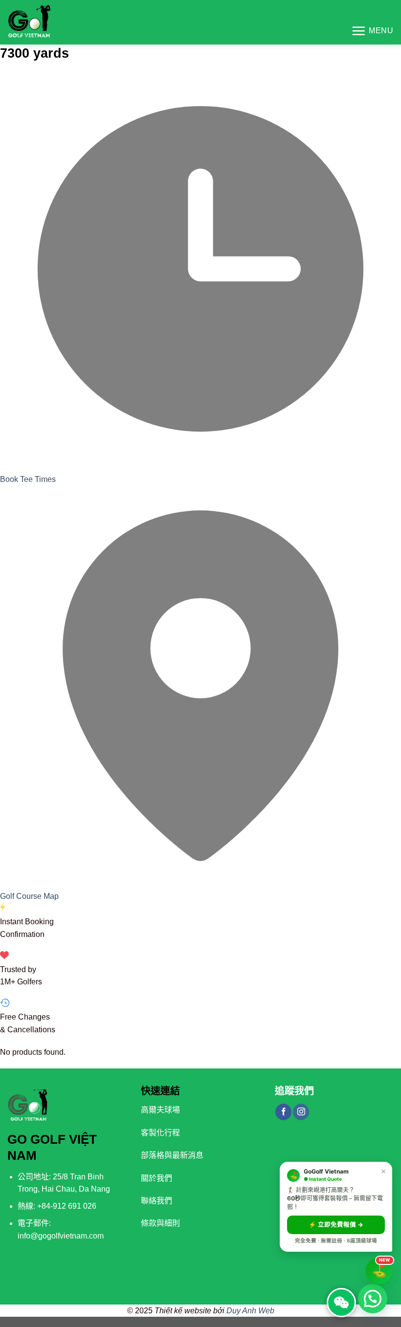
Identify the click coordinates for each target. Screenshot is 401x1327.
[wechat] (341, 1302)
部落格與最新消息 (172, 1155)
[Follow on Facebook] (283, 1112)
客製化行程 (160, 1133)
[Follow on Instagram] (301, 1112)
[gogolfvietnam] (41, 22)
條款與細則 (160, 1223)
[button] (372, 1298)
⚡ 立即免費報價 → (336, 1224)
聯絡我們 (156, 1200)
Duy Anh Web (250, 1310)
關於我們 (156, 1178)
